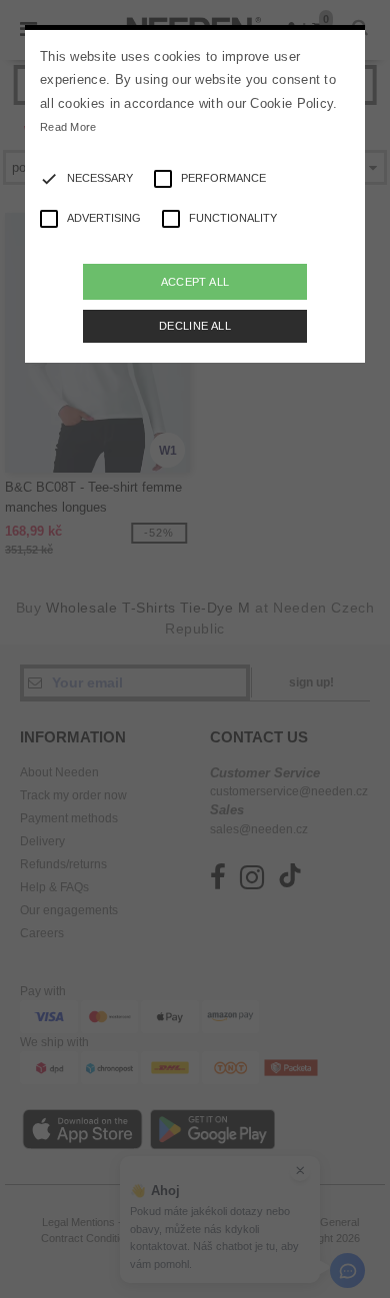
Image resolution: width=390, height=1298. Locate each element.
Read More (68, 127)
